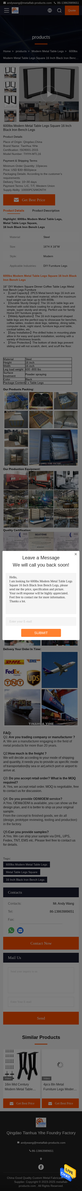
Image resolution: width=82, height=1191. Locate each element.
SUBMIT (41, 633)
